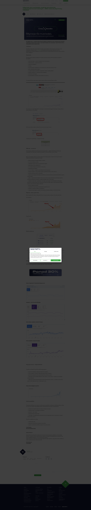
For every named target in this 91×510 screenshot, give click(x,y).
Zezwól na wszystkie (55, 260)
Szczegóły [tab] (45, 251)
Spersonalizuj (45, 260)
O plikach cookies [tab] (56, 251)
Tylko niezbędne (35, 260)
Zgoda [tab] (35, 251)
